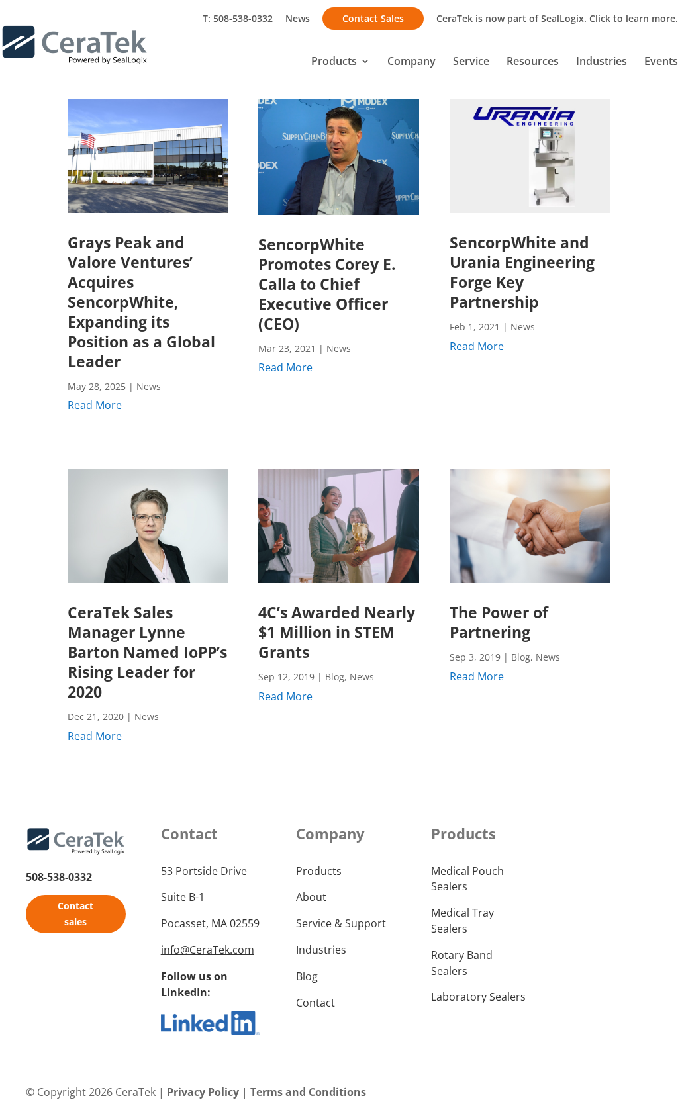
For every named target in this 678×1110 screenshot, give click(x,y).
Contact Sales (373, 18)
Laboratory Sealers (478, 997)
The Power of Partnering (499, 622)
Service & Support (341, 923)
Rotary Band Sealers (462, 963)
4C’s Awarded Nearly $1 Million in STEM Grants (336, 632)
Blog (334, 677)
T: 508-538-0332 (238, 18)
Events (661, 62)
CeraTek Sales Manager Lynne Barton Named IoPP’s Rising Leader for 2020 (147, 652)
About (311, 897)
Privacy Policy (203, 1092)
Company (411, 62)
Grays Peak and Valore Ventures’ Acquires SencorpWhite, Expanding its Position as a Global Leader (141, 301)
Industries (601, 62)
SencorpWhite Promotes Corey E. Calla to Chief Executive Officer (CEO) (327, 284)
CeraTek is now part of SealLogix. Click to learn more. (557, 18)
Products (334, 62)
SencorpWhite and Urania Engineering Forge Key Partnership (522, 272)
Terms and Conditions (308, 1092)
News (297, 18)
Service (471, 62)
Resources (533, 62)
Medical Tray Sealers (462, 920)
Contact (315, 1002)
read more (95, 405)
